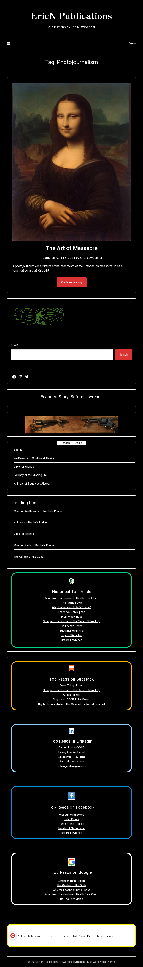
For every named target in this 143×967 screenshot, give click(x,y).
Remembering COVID (71, 747)
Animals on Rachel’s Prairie (30, 522)
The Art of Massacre (72, 248)
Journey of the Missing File (30, 475)
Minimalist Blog (83, 961)
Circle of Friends (24, 466)
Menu (132, 43)
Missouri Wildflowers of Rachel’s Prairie (38, 511)
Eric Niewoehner (91, 257)
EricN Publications (71, 15)
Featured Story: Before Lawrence (72, 396)
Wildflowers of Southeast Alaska (34, 458)
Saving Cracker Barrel (71, 752)
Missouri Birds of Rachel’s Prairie (34, 545)
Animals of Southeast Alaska (32, 483)
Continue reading (71, 282)
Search (16, 345)
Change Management (71, 766)
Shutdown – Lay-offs (71, 757)
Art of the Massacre (71, 761)
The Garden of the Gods (28, 556)
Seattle (18, 449)
